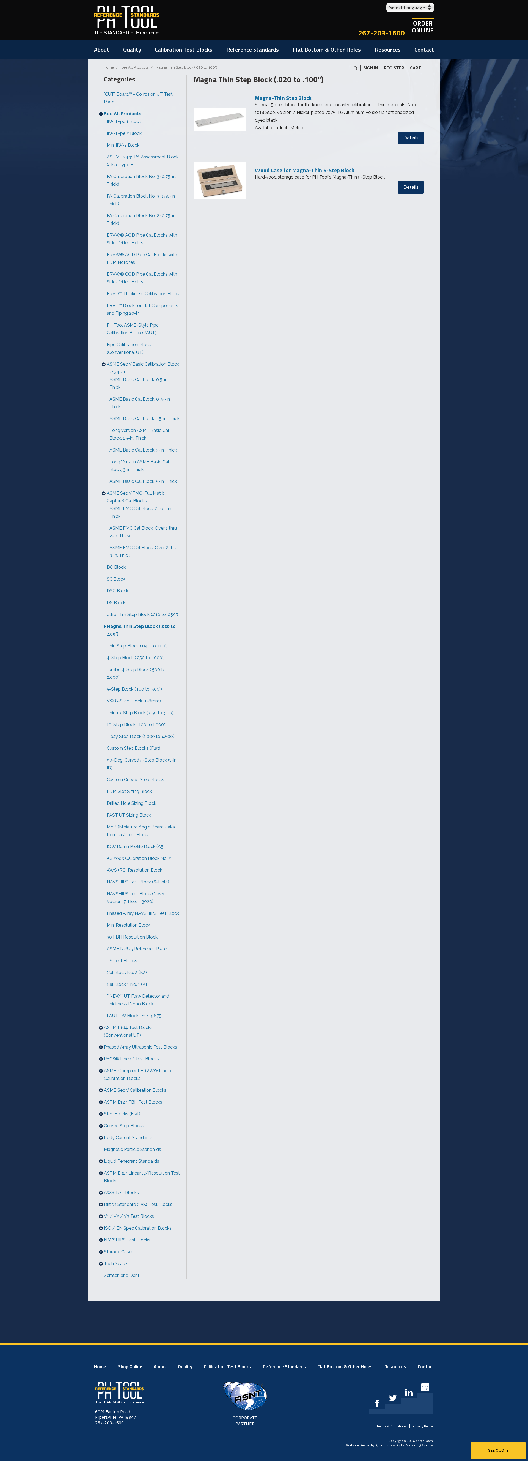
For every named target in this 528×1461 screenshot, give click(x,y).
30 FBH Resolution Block (132, 937)
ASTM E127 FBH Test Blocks (133, 1102)
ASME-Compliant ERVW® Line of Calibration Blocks (138, 1074)
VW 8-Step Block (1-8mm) (134, 701)
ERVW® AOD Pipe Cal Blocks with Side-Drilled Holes (142, 238)
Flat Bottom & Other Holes (327, 49)
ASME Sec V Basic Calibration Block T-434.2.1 (143, 368)
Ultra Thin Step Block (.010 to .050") (142, 614)
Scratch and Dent (121, 1275)
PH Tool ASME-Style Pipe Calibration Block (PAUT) (133, 328)
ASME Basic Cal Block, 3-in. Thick (143, 450)
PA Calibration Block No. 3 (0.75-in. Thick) (141, 180)
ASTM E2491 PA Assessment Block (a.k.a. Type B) (142, 160)
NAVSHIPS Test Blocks (127, 1240)
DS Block (116, 602)
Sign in (370, 67)
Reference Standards (252, 49)
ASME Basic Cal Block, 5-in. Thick (143, 481)
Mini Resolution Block (128, 925)
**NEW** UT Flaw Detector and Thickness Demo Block (138, 1000)
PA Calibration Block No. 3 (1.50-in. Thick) (141, 199)
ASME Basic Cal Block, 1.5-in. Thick (144, 418)
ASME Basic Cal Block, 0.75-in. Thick (140, 402)
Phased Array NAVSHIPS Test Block (143, 913)
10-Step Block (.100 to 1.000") (136, 724)
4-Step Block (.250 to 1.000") (136, 657)
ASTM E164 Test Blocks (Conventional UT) (128, 1031)
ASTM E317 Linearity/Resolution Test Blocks (142, 1176)
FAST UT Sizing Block (129, 815)
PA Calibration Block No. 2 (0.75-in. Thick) (141, 219)
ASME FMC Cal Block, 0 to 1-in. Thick (140, 512)
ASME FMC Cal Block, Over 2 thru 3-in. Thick (143, 551)
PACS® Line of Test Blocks (131, 1058)
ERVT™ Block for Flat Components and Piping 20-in (142, 309)
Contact (424, 49)
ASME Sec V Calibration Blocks (135, 1090)
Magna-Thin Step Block (283, 98)
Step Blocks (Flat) (122, 1114)
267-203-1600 (381, 33)
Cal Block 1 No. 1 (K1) (128, 984)
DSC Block (117, 590)
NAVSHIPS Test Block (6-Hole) (138, 882)
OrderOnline (423, 26)
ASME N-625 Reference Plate (137, 948)
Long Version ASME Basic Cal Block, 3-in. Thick (139, 465)
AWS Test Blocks (121, 1192)
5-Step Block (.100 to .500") (134, 689)
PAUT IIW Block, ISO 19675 (134, 1015)
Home (100, 1366)
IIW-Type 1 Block (124, 121)
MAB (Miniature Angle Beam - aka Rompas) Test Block (141, 830)
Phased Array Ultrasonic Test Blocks (140, 1047)
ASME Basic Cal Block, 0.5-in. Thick (138, 383)
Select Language (407, 7)
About (101, 49)
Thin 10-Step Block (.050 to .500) (140, 712)
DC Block (116, 567)
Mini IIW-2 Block (123, 145)
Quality (132, 49)
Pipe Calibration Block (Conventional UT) (129, 348)
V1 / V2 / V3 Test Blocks (129, 1216)
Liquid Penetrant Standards (131, 1161)
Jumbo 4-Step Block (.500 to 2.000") (136, 673)
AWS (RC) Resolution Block (134, 870)
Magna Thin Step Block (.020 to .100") (141, 630)
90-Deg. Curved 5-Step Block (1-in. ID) (142, 763)
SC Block (116, 579)
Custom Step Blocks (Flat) (133, 748)
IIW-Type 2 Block (124, 133)
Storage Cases (119, 1251)
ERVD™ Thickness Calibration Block (143, 293)
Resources (388, 49)
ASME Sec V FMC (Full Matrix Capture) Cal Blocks (136, 497)
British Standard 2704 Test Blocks (138, 1204)
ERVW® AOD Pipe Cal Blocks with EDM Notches (142, 258)
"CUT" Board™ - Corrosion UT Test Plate (138, 98)
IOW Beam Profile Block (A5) (136, 846)
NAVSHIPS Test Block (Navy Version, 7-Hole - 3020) (135, 897)
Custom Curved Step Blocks (135, 779)
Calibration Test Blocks (183, 49)
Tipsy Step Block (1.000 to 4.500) (140, 736)
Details (410, 138)
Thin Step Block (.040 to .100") (137, 646)
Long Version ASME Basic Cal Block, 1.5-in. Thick (139, 434)
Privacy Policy (423, 1426)
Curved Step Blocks (124, 1125)
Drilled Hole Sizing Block (131, 803)
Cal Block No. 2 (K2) (127, 972)
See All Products (122, 113)
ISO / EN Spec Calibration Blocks (138, 1228)
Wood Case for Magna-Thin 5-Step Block (304, 170)
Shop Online (130, 1366)
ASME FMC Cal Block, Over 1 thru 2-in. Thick (143, 532)
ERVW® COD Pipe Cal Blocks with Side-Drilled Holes (142, 278)
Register (394, 67)
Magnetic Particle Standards (132, 1149)
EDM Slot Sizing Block (129, 791)
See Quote (498, 1450)
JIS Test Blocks (122, 960)
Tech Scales (116, 1263)
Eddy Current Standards (128, 1137)
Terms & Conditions (391, 1426)
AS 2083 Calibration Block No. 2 (139, 858)
